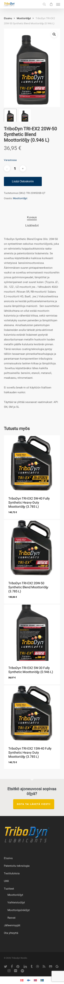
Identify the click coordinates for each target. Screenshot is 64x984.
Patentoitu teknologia (17, 866)
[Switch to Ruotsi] (42, 980)
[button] (58, 4)
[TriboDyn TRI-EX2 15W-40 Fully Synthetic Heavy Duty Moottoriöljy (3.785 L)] (32, 713)
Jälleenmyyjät (12, 925)
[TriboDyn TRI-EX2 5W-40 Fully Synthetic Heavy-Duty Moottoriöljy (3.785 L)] (32, 463)
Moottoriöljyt (24, 18)
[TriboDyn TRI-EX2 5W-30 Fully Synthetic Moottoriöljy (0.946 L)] (32, 633)
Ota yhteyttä (11, 933)
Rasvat (11, 918)
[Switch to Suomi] (28, 980)
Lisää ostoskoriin (23, 181)
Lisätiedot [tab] (32, 225)
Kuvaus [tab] (32, 217)
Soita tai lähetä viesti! (33, 804)
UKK (6, 881)
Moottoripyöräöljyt (18, 910)
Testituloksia (12, 873)
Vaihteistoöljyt (16, 902)
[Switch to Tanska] (21, 980)
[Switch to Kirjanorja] (35, 980)
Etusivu (8, 18)
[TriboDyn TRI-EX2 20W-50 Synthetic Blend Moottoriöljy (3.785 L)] (32, 548)
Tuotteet (9, 889)
